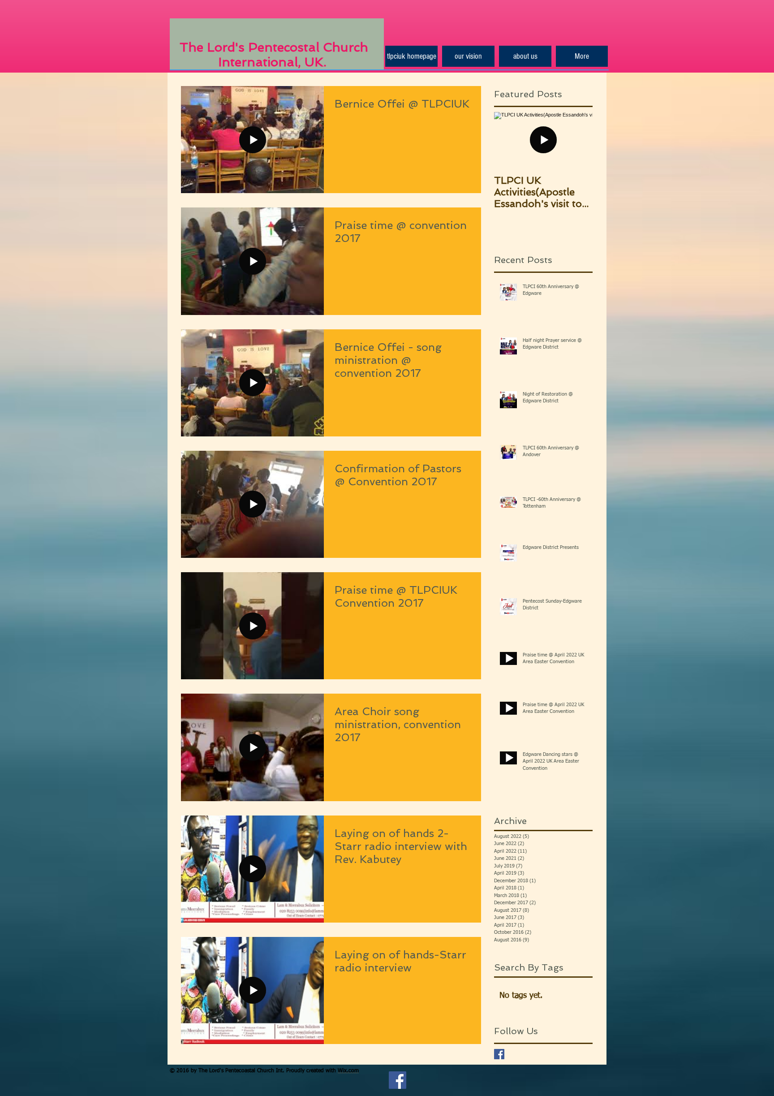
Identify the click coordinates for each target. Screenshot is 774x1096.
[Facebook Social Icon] (397, 1080)
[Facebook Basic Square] (499, 1054)
